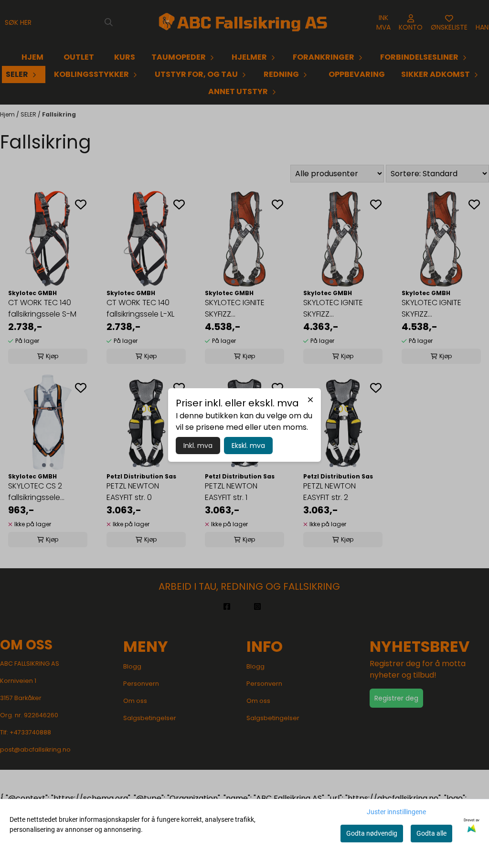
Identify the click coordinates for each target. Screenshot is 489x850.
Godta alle (431, 833)
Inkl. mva (198, 445)
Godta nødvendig (371, 833)
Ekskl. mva (248, 445)
